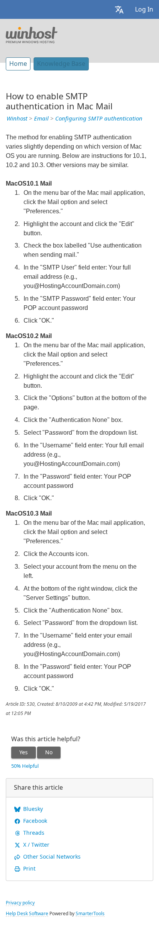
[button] (119, 9)
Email (41, 118)
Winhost (17, 118)
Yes (23, 752)
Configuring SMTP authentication (98, 118)
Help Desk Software (27, 913)
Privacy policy (20, 903)
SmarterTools (90, 913)
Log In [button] (144, 9)
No (48, 752)
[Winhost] (32, 34)
